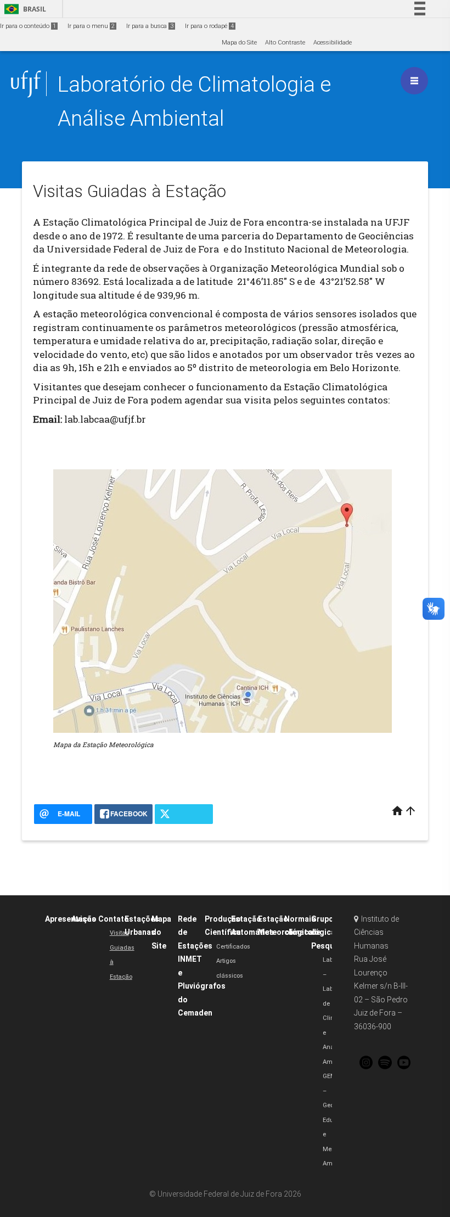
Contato (113, 919)
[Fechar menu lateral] (414, 80)
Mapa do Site (239, 42)
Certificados (233, 946)
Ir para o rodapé (209, 26)
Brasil (23, 9)
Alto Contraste (285, 42)
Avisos (83, 919)
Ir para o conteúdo (28, 26)
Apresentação (71, 919)
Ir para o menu (91, 26)
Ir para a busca (149, 26)
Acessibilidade (332, 42)
